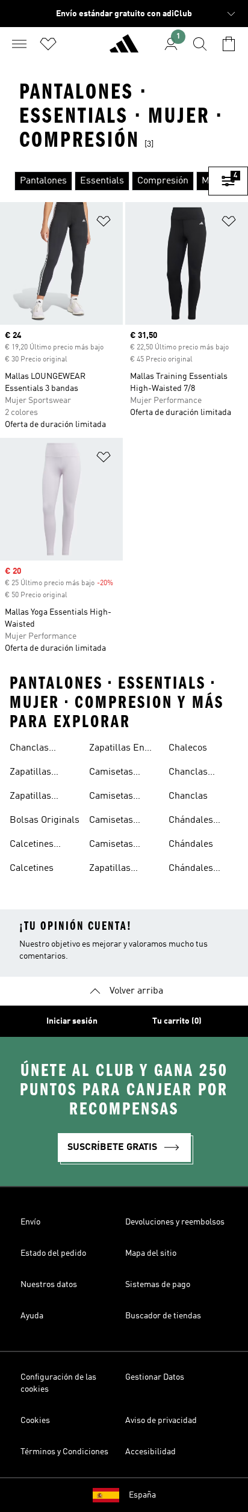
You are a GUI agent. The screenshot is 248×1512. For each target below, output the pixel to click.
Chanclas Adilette (29, 749)
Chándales (191, 844)
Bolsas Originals (44, 820)
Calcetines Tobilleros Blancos (32, 846)
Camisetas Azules (111, 773)
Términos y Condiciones (64, 1452)
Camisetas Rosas (111, 846)
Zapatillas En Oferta (116, 749)
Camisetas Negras (111, 797)
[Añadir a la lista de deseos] (103, 223)
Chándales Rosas (191, 870)
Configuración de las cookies (58, 1383)
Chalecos (188, 748)
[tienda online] (124, 48)
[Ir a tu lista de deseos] (48, 43)
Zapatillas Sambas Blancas (30, 773)
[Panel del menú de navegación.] (19, 43)
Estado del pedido (53, 1253)
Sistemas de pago (157, 1284)
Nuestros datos (48, 1284)
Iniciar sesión (72, 1021)
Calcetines (32, 868)
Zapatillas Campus (110, 870)
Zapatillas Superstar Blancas (31, 797)
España (142, 1495)
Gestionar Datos (154, 1377)
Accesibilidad (150, 1452)
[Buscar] (199, 43)
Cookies (35, 1420)
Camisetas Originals (111, 822)
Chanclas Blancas (188, 773)
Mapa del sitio (150, 1253)
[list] (104, 181)
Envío (30, 1222)
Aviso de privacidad (161, 1420)
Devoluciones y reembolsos (175, 1222)
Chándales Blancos (191, 822)
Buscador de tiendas (163, 1316)
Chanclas (188, 796)
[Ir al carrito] (228, 43)
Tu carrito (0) (177, 1021)
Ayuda (31, 1316)
